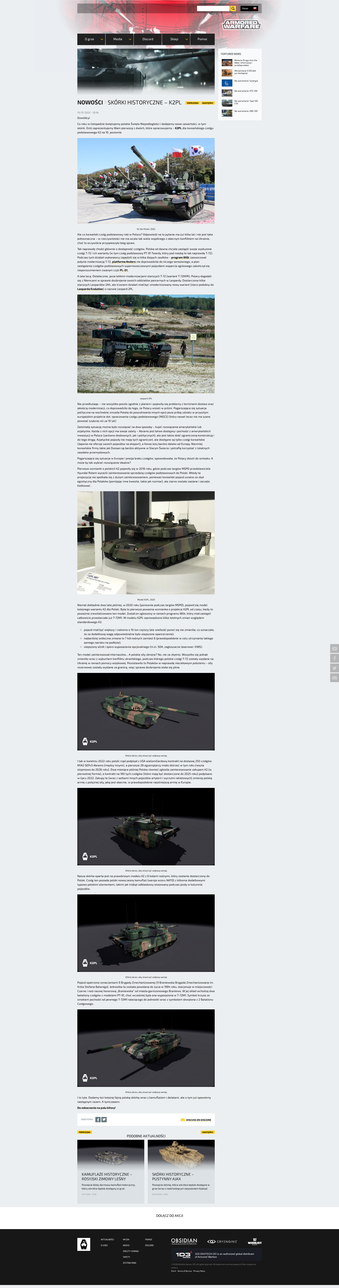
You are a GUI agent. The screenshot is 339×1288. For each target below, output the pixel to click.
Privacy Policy (199, 1271)
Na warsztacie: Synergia (246, 80)
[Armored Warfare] (242, 24)
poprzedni (192, 103)
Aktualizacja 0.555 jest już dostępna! (245, 71)
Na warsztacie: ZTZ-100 (245, 91)
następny (207, 103)
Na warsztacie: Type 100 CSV (246, 102)
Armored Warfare (83, 1244)
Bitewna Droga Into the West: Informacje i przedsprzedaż (245, 62)
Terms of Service (184, 1271)
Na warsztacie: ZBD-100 (246, 111)
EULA (173, 1271)
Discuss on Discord (198, 1119)
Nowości (90, 102)
